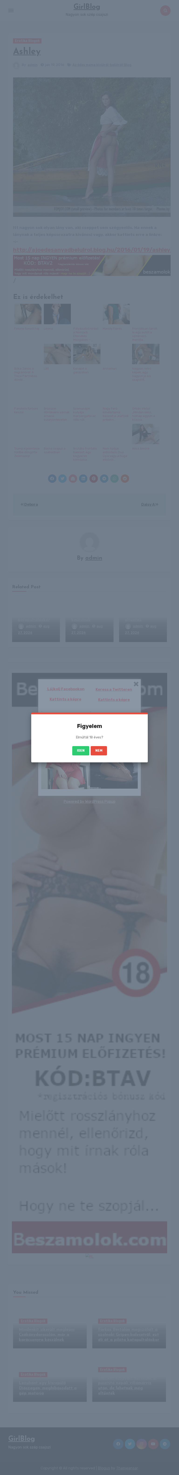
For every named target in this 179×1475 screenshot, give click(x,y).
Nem (98, 751)
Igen (81, 751)
